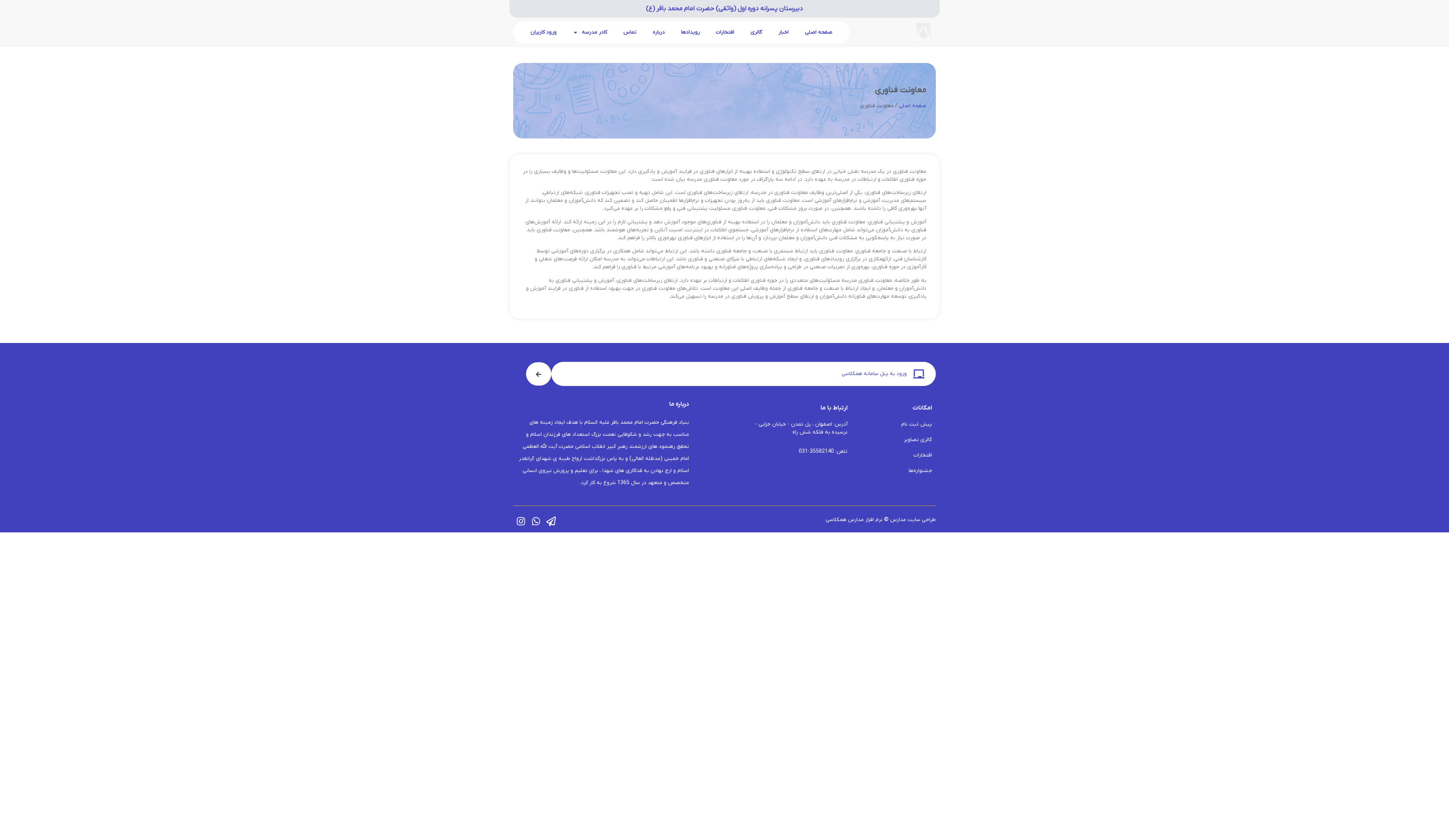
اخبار (783, 32)
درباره (659, 32)
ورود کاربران (544, 32)
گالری (756, 32)
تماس (630, 32)
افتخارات (725, 32)
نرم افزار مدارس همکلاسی (854, 519)
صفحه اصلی (818, 32)
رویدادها (690, 32)
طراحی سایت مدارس (913, 519)
